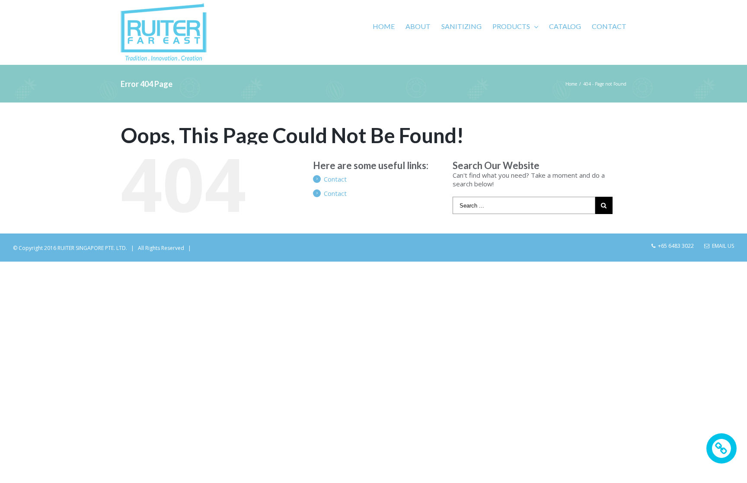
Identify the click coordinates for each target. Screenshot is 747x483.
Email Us (721, 245)
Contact (335, 179)
